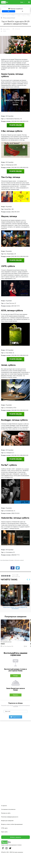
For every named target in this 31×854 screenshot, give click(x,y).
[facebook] (13, 568)
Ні (22, 11)
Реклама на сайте (5, 813)
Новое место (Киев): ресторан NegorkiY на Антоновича (15, 608)
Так (8, 11)
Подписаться (16, 717)
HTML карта (4, 828)
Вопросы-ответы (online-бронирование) (12, 824)
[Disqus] (15, 742)
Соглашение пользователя (8, 809)
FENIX (3, 644)
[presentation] (27, 579)
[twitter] (18, 568)
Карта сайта (4, 832)
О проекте (4, 805)
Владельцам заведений (7, 820)
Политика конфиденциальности (9, 817)
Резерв (15, 675)
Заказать (15, 695)
